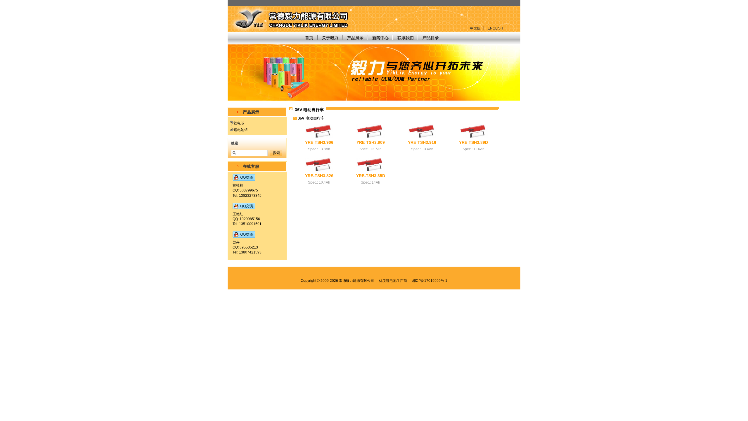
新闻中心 (380, 37)
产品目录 (431, 37)
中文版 (475, 28)
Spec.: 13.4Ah (422, 149)
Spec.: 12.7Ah (370, 149)
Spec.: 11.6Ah (473, 149)
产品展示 (355, 37)
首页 (309, 37)
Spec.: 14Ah (370, 182)
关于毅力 (330, 37)
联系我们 (405, 37)
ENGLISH (495, 28)
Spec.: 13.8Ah (319, 149)
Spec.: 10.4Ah (319, 182)
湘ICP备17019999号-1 (429, 281)
